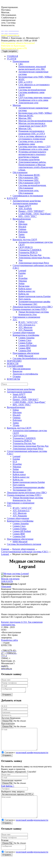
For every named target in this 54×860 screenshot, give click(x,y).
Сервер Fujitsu (25, 343)
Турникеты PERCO (28, 252)
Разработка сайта (9, 640)
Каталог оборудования (23, 549)
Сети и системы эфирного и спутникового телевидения (32, 137)
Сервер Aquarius (26, 337)
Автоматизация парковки (25, 203)
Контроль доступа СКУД (25, 239)
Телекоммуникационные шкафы (34, 301)
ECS (20, 275)
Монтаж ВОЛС (25, 115)
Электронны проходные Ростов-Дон (31, 446)
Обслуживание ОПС (28, 180)
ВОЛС (21, 79)
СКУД (21, 95)
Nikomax (22, 281)
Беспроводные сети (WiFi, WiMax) (35, 77)
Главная (5, 549)
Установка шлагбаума (29, 159)
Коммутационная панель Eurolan (34, 296)
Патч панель (24, 299)
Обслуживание (20, 172)
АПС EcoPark (25, 208)
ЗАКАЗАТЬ (7, 581)
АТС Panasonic (25, 330)
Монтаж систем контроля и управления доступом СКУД (32, 124)
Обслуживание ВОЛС (29, 175)
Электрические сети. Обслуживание (28, 191)
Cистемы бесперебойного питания (30, 358)
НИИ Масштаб (25, 356)
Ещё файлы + (7, 786)
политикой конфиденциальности (32, 752)
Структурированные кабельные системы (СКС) (25, 551)
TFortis (21, 237)
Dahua (21, 221)
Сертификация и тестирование (28, 195)
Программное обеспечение (26, 353)
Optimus (22, 229)
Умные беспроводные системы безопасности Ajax (33, 313)
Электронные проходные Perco (33, 263)
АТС (15, 319)
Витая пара (23, 286)
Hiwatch (22, 226)
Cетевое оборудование (24, 332)
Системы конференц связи (31, 92)
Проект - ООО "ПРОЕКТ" (31, 211)
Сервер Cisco (24, 340)
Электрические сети (28, 102)
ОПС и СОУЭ (25, 82)
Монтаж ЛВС (25, 118)
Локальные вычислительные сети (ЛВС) (33, 306)
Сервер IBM (24, 348)
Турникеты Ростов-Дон (29, 255)
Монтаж (17, 105)
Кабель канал (25, 288)
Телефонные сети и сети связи (33, 100)
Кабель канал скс (26, 291)
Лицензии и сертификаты (25, 374)
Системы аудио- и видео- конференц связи (30, 142)
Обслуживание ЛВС (28, 177)
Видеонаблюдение (22, 219)
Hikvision (22, 224)
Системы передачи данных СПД (34, 146)
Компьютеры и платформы (26, 335)
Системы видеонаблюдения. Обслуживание (32, 186)
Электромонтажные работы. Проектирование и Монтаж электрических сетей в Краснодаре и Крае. (35, 166)
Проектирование (21, 61)
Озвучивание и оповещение (26, 317)
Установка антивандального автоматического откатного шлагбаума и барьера (32, 154)
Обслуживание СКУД (29, 182)
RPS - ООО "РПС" (27, 216)
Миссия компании (22, 368)
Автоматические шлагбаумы (27, 201)
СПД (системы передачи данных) (34, 97)
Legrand (22, 270)
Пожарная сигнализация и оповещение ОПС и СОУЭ (31, 132)
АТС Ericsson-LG (26, 325)
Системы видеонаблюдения (32, 90)
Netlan (21, 283)
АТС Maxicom (25, 327)
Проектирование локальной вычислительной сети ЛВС (32, 67)
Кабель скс (23, 294)
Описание (6, 586)
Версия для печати (10, 578)
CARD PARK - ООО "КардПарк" (34, 213)
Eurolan (22, 273)
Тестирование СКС (27, 304)
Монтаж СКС (25, 128)
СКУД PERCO (25, 247)
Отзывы (17, 376)
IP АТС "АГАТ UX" (28, 322)
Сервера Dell (24, 350)
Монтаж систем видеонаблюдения (35, 121)
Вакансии (17, 371)
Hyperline (23, 278)
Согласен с (26, 752)
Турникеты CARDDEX (29, 250)
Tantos (21, 234)
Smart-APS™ (24, 206)
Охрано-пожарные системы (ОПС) (30, 309)
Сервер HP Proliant (27, 345)
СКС (20, 64)
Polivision (23, 232)
